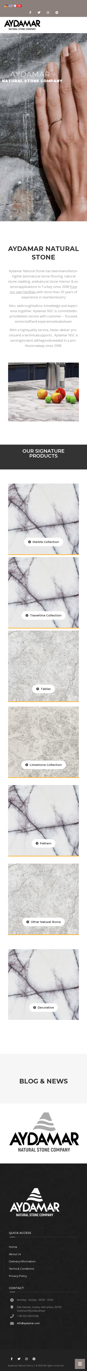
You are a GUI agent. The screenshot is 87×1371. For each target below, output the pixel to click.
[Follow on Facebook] (30, 12)
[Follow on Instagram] (48, 12)
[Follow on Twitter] (39, 12)
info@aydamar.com (28, 1323)
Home (13, 1246)
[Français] (15, 6)
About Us (15, 1254)
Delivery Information (22, 1261)
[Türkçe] (20, 6)
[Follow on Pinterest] (57, 12)
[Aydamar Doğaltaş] (22, 25)
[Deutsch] (6, 6)
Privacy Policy (18, 1276)
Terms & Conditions (21, 1268)
